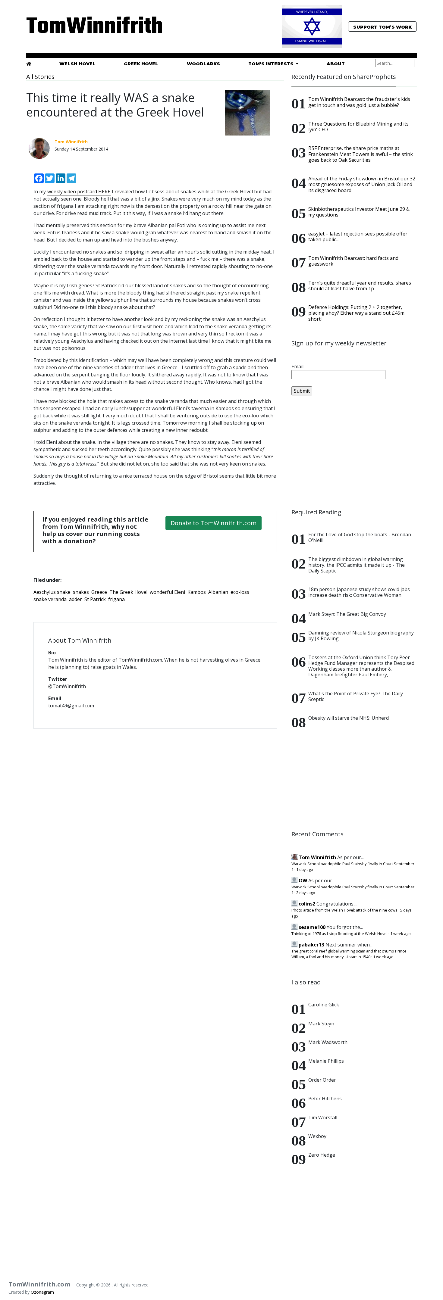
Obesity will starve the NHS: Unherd (348, 718)
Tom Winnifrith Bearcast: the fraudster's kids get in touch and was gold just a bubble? (359, 102)
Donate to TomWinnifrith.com (213, 523)
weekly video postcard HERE (78, 191)
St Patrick (95, 599)
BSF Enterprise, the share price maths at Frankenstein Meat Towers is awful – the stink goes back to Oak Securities (360, 154)
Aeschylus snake (52, 592)
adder (75, 599)
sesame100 (312, 927)
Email (297, 366)
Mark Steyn (321, 1023)
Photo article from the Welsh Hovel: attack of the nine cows (344, 910)
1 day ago (304, 869)
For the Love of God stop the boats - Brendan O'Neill (359, 537)
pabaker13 (311, 944)
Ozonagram (42, 1292)
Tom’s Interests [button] (271, 64)
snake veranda (50, 599)
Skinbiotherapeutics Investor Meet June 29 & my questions (359, 212)
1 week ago (400, 933)
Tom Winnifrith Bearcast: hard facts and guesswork (353, 261)
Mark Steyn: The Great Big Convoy (347, 614)
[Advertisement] (354, 452)
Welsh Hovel (77, 64)
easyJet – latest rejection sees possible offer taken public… (357, 236)
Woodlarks (203, 64)
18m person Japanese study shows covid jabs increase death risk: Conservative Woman (359, 592)
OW (303, 880)
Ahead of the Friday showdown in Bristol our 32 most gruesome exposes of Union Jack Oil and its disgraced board (361, 184)
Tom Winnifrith (317, 857)
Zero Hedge (321, 1155)
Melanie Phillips (326, 1061)
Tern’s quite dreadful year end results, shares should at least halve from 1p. (359, 285)
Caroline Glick (323, 1004)
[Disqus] (155, 811)
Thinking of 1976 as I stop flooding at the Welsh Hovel (339, 933)
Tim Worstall (322, 1117)
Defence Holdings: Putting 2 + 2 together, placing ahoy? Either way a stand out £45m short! (356, 313)
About (336, 64)
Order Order (322, 1080)
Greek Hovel (141, 64)
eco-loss (240, 592)
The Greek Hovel (128, 592)
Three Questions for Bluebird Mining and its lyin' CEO (358, 126)
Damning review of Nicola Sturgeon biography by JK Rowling (361, 635)
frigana (116, 599)
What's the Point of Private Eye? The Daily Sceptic (355, 696)
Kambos (196, 592)
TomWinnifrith (89, 27)
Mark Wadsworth (327, 1042)
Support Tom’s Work (382, 27)
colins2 (307, 903)
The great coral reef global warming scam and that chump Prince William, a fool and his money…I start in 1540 (349, 953)
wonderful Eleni (167, 592)
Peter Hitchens (325, 1098)
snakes (81, 592)
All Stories (40, 77)
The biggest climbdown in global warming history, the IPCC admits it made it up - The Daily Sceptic (356, 565)
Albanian (218, 592)
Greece (99, 592)
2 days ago (305, 892)
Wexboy (317, 1136)
